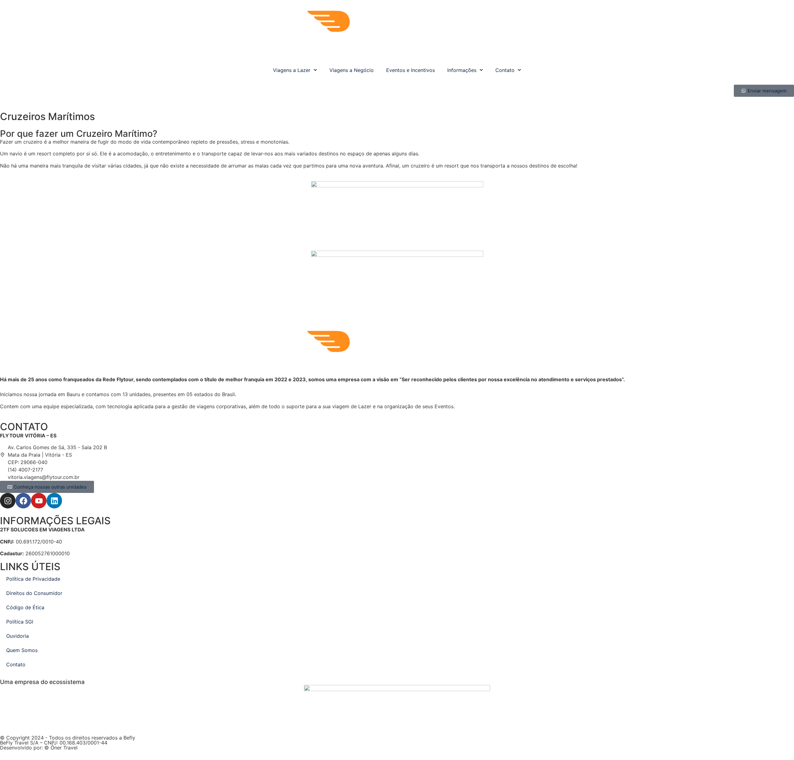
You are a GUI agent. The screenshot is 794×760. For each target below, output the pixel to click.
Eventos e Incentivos (410, 70)
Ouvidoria (17, 636)
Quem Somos (22, 650)
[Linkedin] (54, 500)
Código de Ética (25, 607)
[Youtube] (39, 500)
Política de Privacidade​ (33, 579)
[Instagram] (8, 500)
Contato (505, 70)
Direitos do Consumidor (34, 593)
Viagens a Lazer (291, 70)
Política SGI (19, 622)
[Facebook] (23, 500)
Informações (461, 70)
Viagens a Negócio (351, 70)
